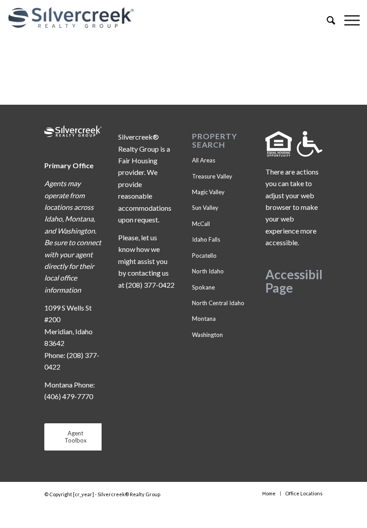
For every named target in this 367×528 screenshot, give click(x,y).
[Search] (326, 20)
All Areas (203, 160)
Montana (204, 318)
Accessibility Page (301, 281)
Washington (207, 334)
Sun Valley (205, 207)
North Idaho (208, 271)
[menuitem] (326, 20)
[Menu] (347, 20)
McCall (201, 223)
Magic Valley (208, 192)
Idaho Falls (206, 239)
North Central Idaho (218, 303)
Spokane (203, 287)
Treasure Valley (212, 176)
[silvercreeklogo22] (148, 18)
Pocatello (204, 255)
